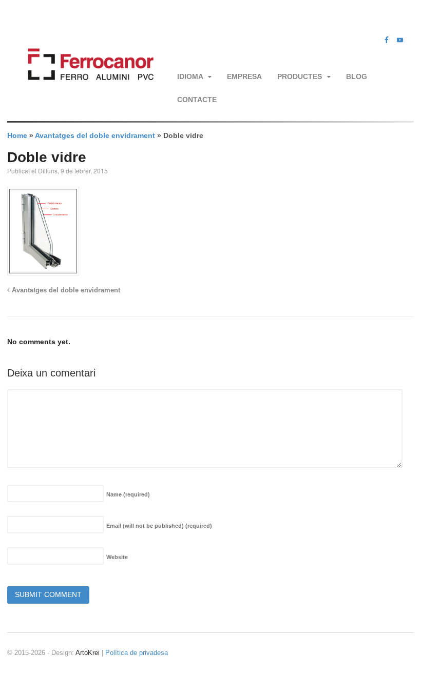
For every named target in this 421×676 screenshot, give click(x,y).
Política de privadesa (136, 653)
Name (128, 494)
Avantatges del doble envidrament (95, 135)
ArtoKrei (87, 653)
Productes (299, 76)
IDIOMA (190, 76)
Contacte (197, 99)
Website (117, 557)
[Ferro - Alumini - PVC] (88, 90)
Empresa (244, 76)
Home (17, 135)
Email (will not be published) (159, 526)
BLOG (356, 76)
